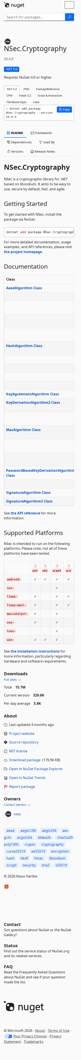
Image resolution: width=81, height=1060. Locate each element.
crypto (30, 844)
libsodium (57, 858)
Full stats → (12, 679)
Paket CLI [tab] (25, 95)
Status (11, 946)
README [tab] (16, 133)
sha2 (45, 865)
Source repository (23, 742)
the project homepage (23, 251)
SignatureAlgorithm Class (28, 492)
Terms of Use (58, 1030)
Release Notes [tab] (44, 151)
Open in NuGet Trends (27, 777)
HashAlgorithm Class (24, 345)
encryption (60, 851)
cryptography (52, 844)
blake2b (44, 837)
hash (10, 858)
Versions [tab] (16, 151)
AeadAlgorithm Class (24, 288)
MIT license (18, 751)
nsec (17, 814)
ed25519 (38, 851)
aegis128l (28, 830)
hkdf (24, 858)
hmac (38, 858)
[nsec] (8, 814)
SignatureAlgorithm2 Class (29, 501)
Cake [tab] (36, 102)
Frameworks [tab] (43, 133)
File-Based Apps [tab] (16, 102)
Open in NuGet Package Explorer (36, 768)
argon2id (24, 837)
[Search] (69, 17)
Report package (22, 786)
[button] (64, 110)
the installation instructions (35, 651)
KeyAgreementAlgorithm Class (32, 394)
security (29, 865)
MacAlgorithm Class (23, 429)
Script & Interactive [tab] (50, 95)
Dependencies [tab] (21, 142)
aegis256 (49, 830)
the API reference (25, 513)
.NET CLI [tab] (11, 89)
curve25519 (15, 851)
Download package (25, 760)
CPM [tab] (9, 95)
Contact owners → (17, 805)
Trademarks (33, 1041)
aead (10, 830)
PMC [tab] (27, 89)
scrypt (11, 865)
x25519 (61, 865)
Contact (12, 924)
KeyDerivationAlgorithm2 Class (33, 402)
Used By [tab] (48, 142)
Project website (21, 733)
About (40, 1030)
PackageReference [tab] (48, 89)
